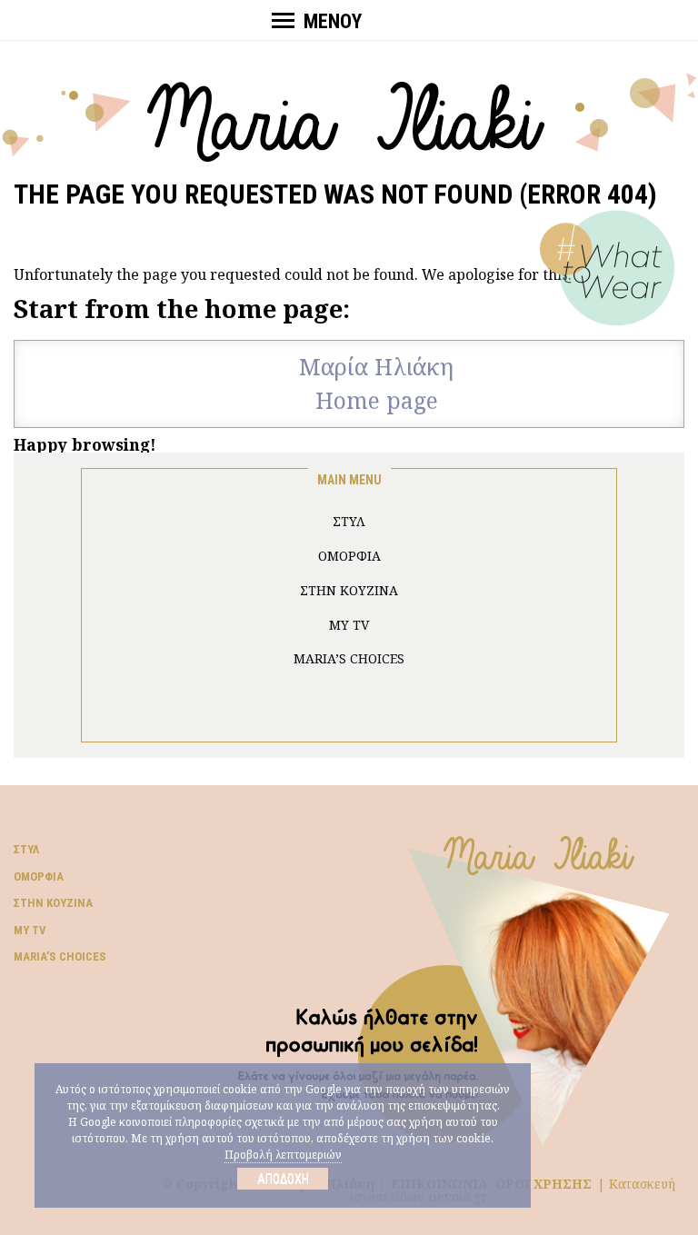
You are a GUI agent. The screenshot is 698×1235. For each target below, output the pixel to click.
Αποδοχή (283, 1178)
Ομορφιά (39, 876)
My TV (30, 930)
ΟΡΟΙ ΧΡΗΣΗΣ (543, 1183)
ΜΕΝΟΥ (333, 21)
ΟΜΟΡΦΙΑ (349, 555)
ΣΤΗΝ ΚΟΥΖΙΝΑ (349, 590)
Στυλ (26, 849)
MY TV (349, 624)
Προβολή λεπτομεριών (283, 1154)
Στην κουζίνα (53, 903)
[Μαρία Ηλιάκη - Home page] (349, 115)
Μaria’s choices (349, 658)
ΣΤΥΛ (349, 521)
